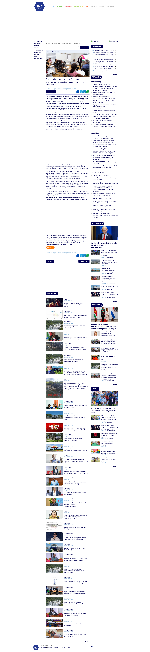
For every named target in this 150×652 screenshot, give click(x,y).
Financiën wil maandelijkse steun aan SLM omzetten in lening (75, 406)
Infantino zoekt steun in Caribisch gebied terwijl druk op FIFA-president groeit (109, 294)
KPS (87, 6)
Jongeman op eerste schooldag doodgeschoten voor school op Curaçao (104, 97)
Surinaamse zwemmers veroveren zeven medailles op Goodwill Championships (109, 451)
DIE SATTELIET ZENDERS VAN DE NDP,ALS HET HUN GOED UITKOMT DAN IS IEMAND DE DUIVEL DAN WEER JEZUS (105, 116)
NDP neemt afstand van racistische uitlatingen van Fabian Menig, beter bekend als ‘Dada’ (76, 461)
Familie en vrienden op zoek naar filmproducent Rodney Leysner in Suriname (105, 206)
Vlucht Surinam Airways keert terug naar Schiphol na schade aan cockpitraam (109, 349)
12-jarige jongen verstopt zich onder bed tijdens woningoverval (104, 105)
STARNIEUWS (77, 6)
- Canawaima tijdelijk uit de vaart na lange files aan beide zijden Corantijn (103, 52)
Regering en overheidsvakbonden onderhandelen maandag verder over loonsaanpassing (74, 570)
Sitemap (68, 647)
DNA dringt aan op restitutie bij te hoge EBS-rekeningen (75, 493)
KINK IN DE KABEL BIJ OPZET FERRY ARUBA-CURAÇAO (74, 549)
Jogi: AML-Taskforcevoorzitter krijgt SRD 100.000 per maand (75, 528)
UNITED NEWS (93, 6)
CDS (83, 6)
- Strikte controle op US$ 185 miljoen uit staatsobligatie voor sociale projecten (103, 55)
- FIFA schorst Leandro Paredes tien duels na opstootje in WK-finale (103, 57)
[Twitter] (92, 647)
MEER (86, 642)
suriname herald (68, 401)
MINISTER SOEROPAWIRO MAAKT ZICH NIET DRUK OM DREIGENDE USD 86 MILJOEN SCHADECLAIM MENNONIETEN (75, 372)
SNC (54, 6)
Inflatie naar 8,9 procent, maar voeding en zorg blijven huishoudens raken (75, 316)
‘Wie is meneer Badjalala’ (99, 149)
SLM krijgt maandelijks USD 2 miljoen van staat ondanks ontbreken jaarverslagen (75, 338)
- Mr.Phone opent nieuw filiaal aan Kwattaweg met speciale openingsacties (103, 59)
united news (110, 289)
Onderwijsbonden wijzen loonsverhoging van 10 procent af (75, 635)
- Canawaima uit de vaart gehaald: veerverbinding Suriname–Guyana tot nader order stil (103, 50)
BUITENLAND (96, 223)
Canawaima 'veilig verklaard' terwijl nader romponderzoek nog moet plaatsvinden (75, 429)
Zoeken (84, 48)
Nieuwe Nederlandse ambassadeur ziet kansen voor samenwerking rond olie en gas (103, 326)
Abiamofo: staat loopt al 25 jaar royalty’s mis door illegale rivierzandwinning (75, 559)
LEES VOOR (51, 92)
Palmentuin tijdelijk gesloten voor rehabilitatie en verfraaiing (73, 439)
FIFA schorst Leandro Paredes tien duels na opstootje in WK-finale (103, 410)
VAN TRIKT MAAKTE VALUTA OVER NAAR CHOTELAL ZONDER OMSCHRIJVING (104, 152)
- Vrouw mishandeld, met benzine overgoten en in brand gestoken (103, 66)
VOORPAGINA (38, 41)
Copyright (43, 647)
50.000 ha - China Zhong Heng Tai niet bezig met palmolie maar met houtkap (105, 166)
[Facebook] (89, 647)
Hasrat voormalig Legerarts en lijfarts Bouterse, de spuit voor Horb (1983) (103, 141)
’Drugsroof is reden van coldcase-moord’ (104, 155)
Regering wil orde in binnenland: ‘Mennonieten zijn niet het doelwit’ (73, 603)
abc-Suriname (67, 321)
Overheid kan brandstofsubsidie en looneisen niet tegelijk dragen (73, 360)
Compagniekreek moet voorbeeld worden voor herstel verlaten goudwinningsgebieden (75, 504)
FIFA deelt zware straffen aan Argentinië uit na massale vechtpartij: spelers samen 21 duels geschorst (109, 418)
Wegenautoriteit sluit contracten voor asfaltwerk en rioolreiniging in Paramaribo (75, 592)
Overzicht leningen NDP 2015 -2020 (103, 138)
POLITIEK (37, 48)
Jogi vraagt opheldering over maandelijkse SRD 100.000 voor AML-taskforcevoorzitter (76, 472)
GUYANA (36, 56)
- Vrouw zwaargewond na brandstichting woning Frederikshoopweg (103, 71)
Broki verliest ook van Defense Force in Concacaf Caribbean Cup (109, 435)
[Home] (39, 6)
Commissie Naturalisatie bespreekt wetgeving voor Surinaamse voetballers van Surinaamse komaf (108, 376)
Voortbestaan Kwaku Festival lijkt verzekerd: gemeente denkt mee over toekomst (109, 341)
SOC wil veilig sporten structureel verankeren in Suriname (108, 443)
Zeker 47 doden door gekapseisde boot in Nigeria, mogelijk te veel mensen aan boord (109, 279)
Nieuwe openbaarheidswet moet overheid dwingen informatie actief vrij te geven (75, 582)
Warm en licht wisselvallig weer (101, 213)
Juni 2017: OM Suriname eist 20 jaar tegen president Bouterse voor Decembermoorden (105, 202)
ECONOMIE (37, 52)
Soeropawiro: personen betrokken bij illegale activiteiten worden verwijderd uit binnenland (105, 182)
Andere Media (110, 6)
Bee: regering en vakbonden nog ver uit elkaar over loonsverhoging (75, 483)
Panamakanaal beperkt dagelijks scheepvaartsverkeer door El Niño (109, 262)
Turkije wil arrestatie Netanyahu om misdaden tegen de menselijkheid (104, 245)
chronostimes (67, 343)
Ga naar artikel (84, 261)
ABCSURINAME (68, 6)
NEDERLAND (96, 305)
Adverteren (62, 647)
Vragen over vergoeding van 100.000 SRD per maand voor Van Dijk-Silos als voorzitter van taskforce (75, 516)
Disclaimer (49, 647)
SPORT (94, 389)
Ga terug (50, 261)
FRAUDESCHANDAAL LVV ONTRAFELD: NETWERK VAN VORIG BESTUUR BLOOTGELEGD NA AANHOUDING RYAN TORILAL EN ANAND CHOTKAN (104, 196)
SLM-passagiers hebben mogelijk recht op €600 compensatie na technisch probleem (75, 450)
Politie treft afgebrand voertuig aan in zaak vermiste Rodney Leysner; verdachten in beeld (105, 110)
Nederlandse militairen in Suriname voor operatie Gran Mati (109, 357)
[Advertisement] (75, 27)
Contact (56, 647)
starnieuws (67, 311)
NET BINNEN (37, 43)
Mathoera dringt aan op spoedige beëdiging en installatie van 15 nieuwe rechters (74, 304)
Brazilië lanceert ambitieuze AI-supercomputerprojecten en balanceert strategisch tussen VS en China (109, 253)
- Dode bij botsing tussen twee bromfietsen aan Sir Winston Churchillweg (103, 61)
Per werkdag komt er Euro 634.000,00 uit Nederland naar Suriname (104, 145)
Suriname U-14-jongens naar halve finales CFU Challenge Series (109, 459)
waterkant (66, 455)
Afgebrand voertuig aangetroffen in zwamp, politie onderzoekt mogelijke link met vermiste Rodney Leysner (105, 88)
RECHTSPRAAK (38, 59)
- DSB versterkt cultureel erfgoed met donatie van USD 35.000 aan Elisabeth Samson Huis (103, 64)
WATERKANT (102, 6)
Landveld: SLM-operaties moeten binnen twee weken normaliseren (75, 614)
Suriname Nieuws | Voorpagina (101, 84)
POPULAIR (37, 45)
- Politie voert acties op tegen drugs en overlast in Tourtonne (103, 68)
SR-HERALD (60, 6)
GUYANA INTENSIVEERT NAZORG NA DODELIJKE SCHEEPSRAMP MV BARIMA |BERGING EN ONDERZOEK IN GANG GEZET (104, 188)
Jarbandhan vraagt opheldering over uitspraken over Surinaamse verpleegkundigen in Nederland (109, 366)
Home (48, 51)
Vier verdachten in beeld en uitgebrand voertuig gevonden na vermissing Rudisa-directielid (75, 349)
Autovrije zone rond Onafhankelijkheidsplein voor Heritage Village (74, 417)
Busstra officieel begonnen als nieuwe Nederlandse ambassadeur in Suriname (109, 333)
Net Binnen (55, 51)
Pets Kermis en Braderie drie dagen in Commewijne (74, 624)
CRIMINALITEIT (38, 50)
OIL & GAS (37, 54)
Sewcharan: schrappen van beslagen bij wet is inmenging (76, 326)
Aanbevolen (51, 293)
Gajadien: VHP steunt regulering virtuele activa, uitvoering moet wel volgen (75, 538)
